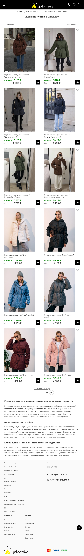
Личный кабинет (10, 474)
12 (47, 392)
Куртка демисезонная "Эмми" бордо (18, 375)
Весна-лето (29, 538)
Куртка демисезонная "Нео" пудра (57, 375)
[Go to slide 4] (18, 70)
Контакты (7, 485)
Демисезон (29, 534)
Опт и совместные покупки (14, 501)
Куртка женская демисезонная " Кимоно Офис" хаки (17, 196)
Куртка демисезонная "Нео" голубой (19, 315)
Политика (7, 492)
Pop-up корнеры (10, 512)
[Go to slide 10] (70, 70)
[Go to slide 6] (25, 70)
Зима (27, 531)
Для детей (28, 527)
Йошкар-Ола (8, 527)
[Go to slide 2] (10, 70)
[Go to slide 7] (29, 70)
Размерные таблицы (11, 471)
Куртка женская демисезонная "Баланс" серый (16, 136)
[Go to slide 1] (6, 70)
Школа (6, 531)
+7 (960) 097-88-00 (57, 474)
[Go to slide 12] (33, 370)
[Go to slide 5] (21, 70)
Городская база (9, 534)
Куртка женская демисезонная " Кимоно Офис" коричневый (56, 196)
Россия (6, 520)
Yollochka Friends (10, 467)
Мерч (6, 508)
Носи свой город (10, 523)
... (40, 12)
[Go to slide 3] (14, 70)
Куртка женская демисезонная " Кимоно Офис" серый (56, 136)
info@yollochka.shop (58, 479)
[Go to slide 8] (33, 70)
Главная (20, 11)
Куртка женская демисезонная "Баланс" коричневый (16, 76)
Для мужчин (29, 523)
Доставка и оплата (10, 478)
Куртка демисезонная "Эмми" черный (59, 255)
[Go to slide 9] (67, 70)
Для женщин (31, 11)
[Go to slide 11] (73, 70)
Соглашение (8, 489)
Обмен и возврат (10, 481)
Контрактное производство (14, 504)
